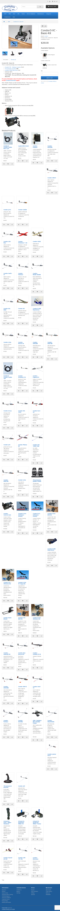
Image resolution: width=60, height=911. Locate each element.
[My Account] (50, 1)
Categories (48, 14)
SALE (14, 14)
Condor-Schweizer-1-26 (22, 242)
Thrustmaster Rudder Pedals (37, 480)
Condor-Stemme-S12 (22, 376)
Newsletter (48, 894)
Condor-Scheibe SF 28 (37, 653)
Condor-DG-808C (7, 309)
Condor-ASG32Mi (6, 687)
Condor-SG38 (37, 241)
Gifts (18, 14)
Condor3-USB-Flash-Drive (52, 549)
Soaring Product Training (7, 894)
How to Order (5, 893)
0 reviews (50, 81)
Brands (32, 889)
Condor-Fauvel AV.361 (8, 858)
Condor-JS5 (21, 786)
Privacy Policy (5, 900)
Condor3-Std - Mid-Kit (52, 514)
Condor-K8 (21, 308)
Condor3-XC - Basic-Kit (18, 21)
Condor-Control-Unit (7, 514)
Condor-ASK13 (22, 686)
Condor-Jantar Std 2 (52, 754)
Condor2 (46, 36)
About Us (4, 889)
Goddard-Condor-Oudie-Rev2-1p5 (8, 147)
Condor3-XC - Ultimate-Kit (7, 583)
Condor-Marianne (35, 858)
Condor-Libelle (22, 209)
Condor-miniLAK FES (7, 653)
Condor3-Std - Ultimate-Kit (37, 618)
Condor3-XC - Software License (13, 67)
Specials (33, 894)
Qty (41, 70)
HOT (5, 14)
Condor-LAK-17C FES (22, 858)
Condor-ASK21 (52, 178)
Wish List (48, 893)
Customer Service (6, 899)
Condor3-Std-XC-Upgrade (22, 583)
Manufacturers (41, 14)
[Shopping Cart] (54, 1)
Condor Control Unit (45, 60)
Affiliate (33, 893)
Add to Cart (49, 78)
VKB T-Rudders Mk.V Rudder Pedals (37, 722)
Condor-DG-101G (21, 411)
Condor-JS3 (7, 444)
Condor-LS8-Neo (7, 242)
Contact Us (19, 889)
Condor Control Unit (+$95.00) (49, 66)
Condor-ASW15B (6, 480)
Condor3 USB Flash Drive (11, 70)
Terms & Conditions (6, 897)
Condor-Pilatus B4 (22, 445)
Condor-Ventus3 (20, 274)
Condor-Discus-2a (21, 342)
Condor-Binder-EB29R (37, 274)
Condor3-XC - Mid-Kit (22, 618)
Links (14, 17)
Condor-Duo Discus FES (21, 653)
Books (23, 14)
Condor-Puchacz (6, 721)
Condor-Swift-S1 (8, 274)
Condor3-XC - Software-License (37, 515)
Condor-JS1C (7, 209)
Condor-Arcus (8, 411)
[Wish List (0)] (52, 1)
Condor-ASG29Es (50, 146)
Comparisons (7, 17)
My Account (48, 889)
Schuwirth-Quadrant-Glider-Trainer (37, 822)
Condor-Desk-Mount (8, 618)
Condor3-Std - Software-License (22, 515)
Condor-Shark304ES (51, 721)
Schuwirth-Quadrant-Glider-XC (21, 822)
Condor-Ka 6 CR (36, 411)
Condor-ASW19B (50, 342)
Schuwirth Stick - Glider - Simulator (8, 822)
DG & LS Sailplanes (31, 14)
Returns (18, 891)
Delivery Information (6, 902)
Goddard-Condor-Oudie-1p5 (8, 377)
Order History (49, 891)
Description (5, 59)
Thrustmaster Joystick (10, 68)
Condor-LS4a (7, 342)
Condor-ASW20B (35, 342)
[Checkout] (56, 1)
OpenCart (9, 908)
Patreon (3, 891)
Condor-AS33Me (20, 721)
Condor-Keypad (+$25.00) (48, 56)
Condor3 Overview (11, 80)
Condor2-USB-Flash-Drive (37, 309)
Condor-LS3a (22, 480)
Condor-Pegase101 (36, 376)
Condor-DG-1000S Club (36, 445)
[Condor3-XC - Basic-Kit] (20, 37)
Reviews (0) (13, 59)
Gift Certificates (34, 891)
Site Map (18, 893)
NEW (10, 14)
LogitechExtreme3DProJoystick (27, 146)
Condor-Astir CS (37, 687)
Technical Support (6, 896)
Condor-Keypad (44, 50)
